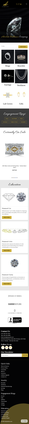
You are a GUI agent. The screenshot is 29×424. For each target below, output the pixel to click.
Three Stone (14, 122)
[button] (26, 3)
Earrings (3, 388)
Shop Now (23, 46)
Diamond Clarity (5, 412)
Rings (2, 390)
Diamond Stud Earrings (6, 386)
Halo (7, 118)
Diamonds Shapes (5, 418)
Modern (23, 122)
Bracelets (3, 382)
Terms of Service (5, 366)
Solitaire (14, 118)
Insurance (3, 373)
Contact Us (3, 376)
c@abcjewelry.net (9, 337)
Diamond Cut (4, 410)
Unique (2, 403)
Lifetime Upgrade (5, 375)
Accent (2, 396)
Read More (7, 217)
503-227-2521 (6, 333)
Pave (21, 118)
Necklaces (3, 384)
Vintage (5, 122)
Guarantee (3, 369)
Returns (3, 371)
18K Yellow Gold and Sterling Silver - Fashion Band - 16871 (14, 166)
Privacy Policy (4, 367)
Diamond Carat (4, 414)
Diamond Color (4, 416)
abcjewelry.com (8, 421)
